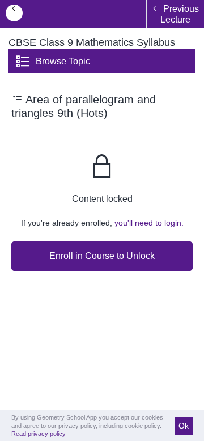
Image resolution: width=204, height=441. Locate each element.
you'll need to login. (149, 222)
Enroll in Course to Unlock (102, 256)
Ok (183, 425)
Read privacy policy (38, 433)
